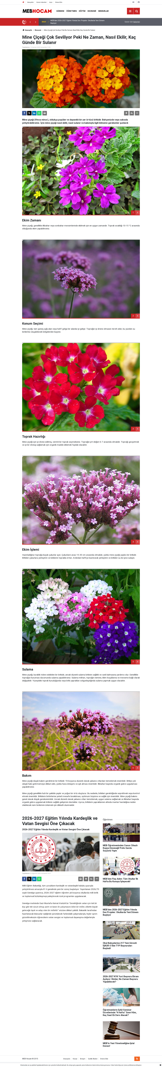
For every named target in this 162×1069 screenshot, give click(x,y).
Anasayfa (28, 30)
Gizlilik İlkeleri (92, 1059)
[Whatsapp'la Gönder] (39, 113)
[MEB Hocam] (37, 11)
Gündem (60, 11)
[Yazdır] (44, 113)
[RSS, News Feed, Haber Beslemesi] (137, 1059)
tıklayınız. (139, 1065)
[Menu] (130, 11)
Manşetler (30, 2)
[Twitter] (29, 113)
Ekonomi (92, 11)
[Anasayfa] (23, 2)
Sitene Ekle (58, 2)
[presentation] (30, 22)
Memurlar (103, 11)
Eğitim (82, 11)
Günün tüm (132, 22)
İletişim (82, 1059)
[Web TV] (133, 2)
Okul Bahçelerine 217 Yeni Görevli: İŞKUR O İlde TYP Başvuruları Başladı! (78, 22)
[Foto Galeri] (138, 2)
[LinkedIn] (34, 113)
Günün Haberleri (41, 2)
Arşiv (50, 2)
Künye (75, 1059)
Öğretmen (71, 11)
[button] (126, 113)
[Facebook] (24, 113)
